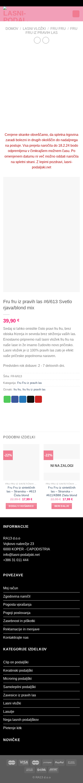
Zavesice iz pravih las (19, 695)
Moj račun (10, 588)
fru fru (17, 389)
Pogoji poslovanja (16, 613)
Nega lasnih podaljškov (21, 719)
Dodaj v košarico (21, 506)
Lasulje (8, 711)
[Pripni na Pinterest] (38, 399)
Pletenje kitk (12, 728)
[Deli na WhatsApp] (7, 399)
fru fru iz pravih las (34, 389)
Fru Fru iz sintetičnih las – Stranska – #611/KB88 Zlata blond (61, 491)
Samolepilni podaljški (19, 687)
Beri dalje (61, 506)
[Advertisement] (41, 88)
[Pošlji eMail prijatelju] (30, 399)
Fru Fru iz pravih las (29, 382)
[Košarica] (76, 13)
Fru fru (58, 28)
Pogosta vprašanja (17, 604)
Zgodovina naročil (16, 596)
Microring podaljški (17, 678)
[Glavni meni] (44, 14)
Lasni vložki (34, 28)
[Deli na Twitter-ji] (22, 399)
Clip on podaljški (16, 662)
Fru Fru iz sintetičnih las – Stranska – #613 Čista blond (21, 491)
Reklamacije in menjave (21, 629)
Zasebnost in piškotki (19, 621)
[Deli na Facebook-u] (15, 399)
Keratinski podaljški (18, 670)
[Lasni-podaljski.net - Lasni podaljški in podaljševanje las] (21, 13)
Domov (12, 28)
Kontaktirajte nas (16, 637)
